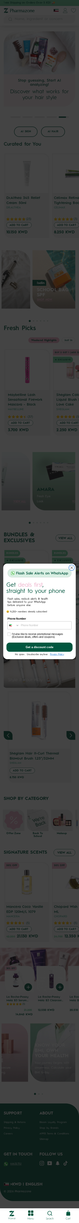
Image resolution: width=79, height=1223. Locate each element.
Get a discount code (39, 647)
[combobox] (13, 625)
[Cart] (68, 1213)
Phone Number (16, 619)
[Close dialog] (72, 568)
